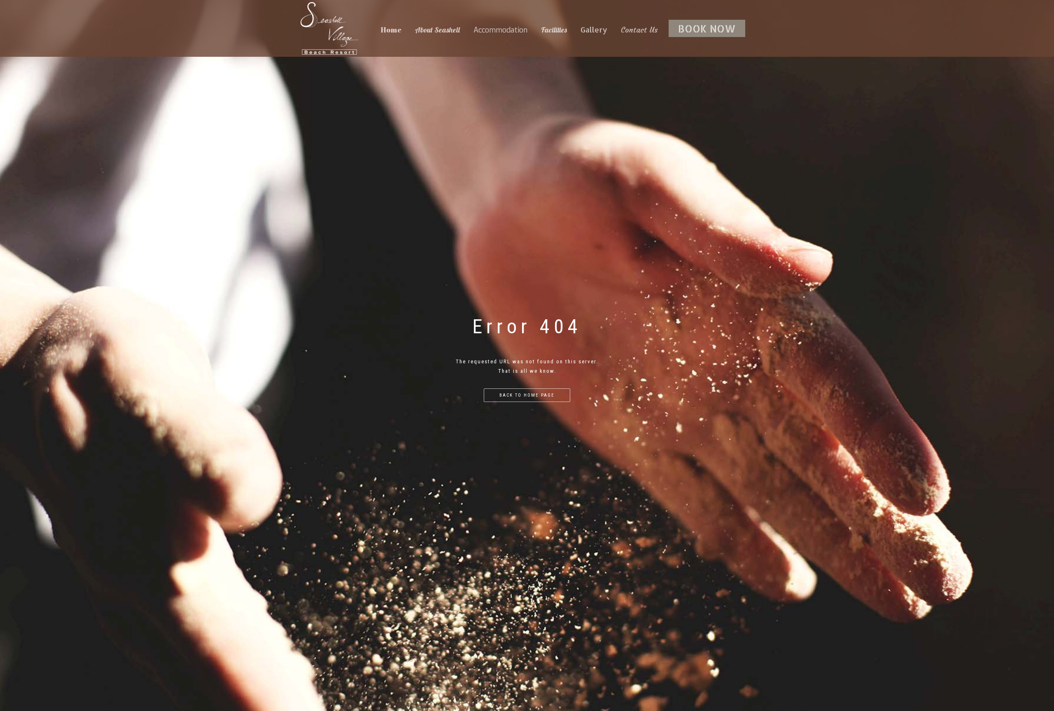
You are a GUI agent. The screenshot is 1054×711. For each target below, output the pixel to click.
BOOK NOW (707, 28)
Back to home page (527, 395)
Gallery (594, 29)
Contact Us (639, 30)
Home (391, 30)
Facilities (554, 30)
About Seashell (437, 30)
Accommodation (500, 30)
